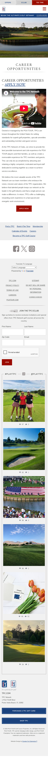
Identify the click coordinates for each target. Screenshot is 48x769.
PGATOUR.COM (12, 300)
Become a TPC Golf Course (24, 236)
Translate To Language (24, 264)
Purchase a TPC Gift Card (24, 711)
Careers (33, 231)
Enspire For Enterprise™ (29, 741)
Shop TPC (24, 721)
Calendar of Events (19, 231)
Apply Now (15, 84)
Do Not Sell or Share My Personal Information (35, 288)
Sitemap (35, 281)
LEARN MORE (42, 15)
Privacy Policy (12, 285)
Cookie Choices (35, 297)
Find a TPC (9, 226)
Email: (26, 337)
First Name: (6, 326)
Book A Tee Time (23, 226)
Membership (38, 226)
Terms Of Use (12, 290)
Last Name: (29, 326)
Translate (29, 271)
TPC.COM (12, 281)
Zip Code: (6, 337)
